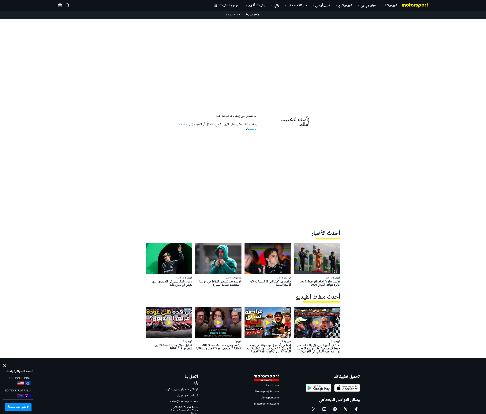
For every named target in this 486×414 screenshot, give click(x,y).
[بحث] (67, 5)
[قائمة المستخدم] (60, 5)
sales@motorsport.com (184, 401)
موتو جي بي (368, 5)
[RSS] (313, 409)
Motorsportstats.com (266, 403)
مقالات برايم (233, 14)
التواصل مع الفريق (187, 395)
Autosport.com (270, 397)
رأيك (195, 383)
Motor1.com (271, 385)
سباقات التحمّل (297, 5)
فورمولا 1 (391, 5)
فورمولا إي (345, 5)
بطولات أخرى (256, 5)
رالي (276, 5)
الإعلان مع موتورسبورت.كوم (182, 389)
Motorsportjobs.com (267, 391)
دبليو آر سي (322, 5)
